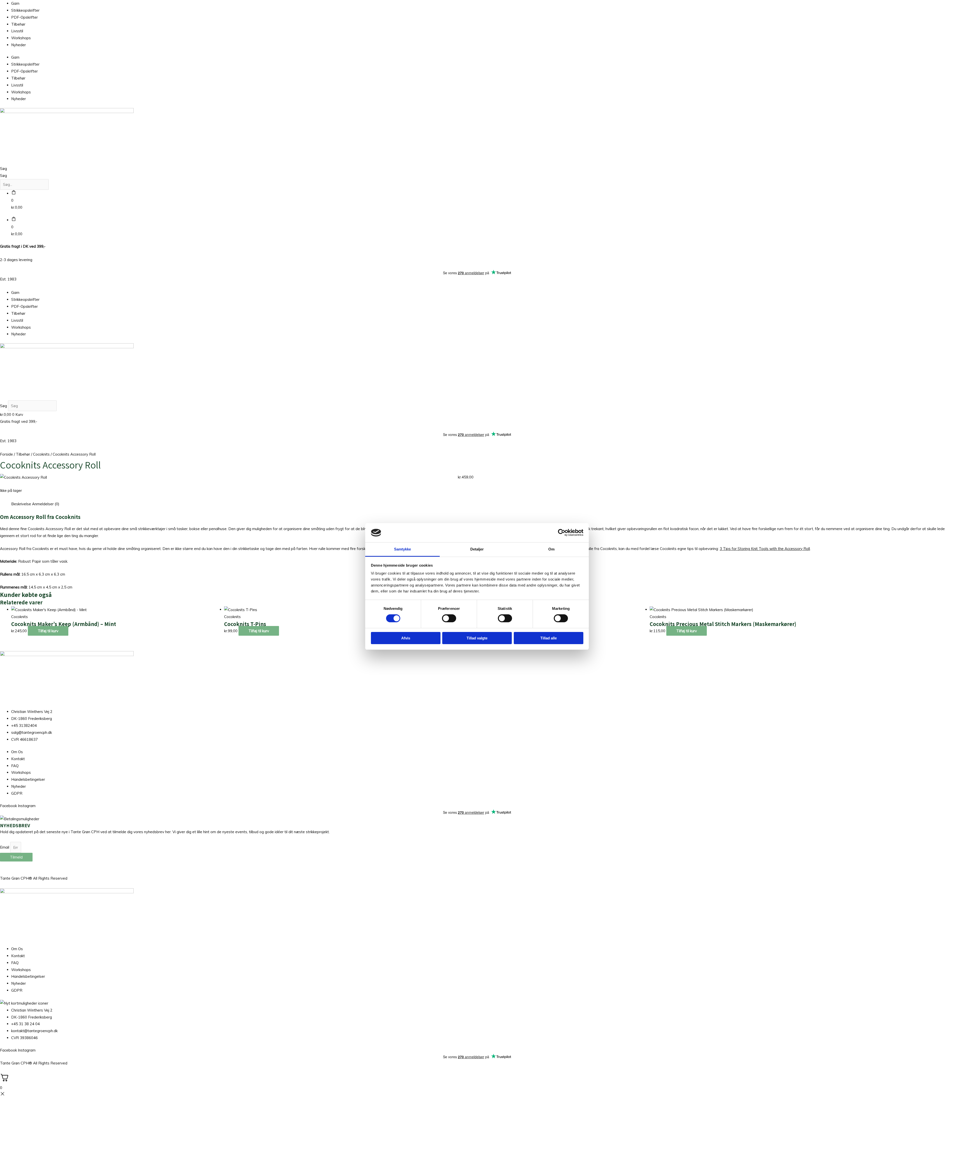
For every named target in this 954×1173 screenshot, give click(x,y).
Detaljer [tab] (477, 549)
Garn (15, 3)
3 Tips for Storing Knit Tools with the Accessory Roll (765, 548)
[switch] (449, 618)
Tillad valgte (477, 638)
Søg (3, 168)
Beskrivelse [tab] (21, 504)
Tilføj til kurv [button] (48, 630)
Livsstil (17, 31)
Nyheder (18, 44)
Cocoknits (41, 454)
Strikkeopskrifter (25, 10)
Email (5, 847)
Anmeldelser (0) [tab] (45, 504)
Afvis (405, 638)
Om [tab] (551, 549)
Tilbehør (18, 24)
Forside (6, 454)
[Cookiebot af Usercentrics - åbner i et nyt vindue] (561, 532)
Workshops (21, 38)
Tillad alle (548, 638)
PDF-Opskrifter (24, 17)
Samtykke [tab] (402, 549)
